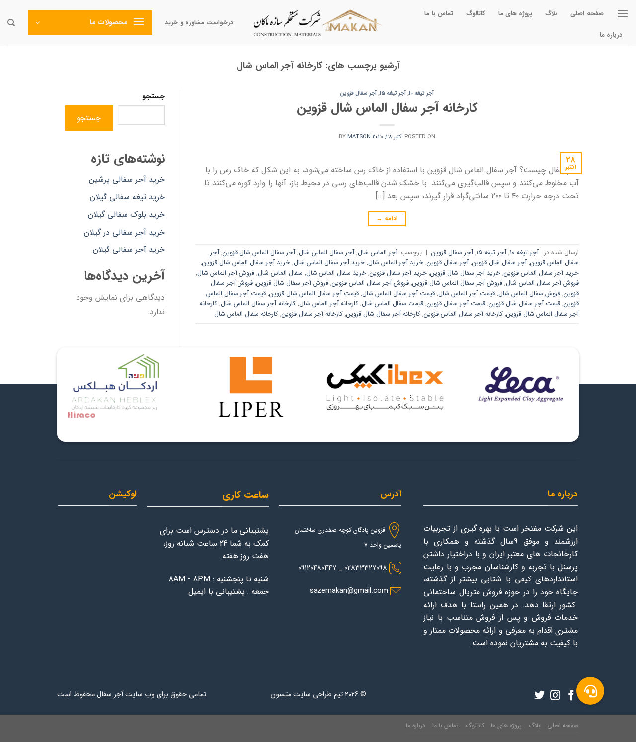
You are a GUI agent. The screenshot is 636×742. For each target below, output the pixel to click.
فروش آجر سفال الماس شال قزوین (457, 283)
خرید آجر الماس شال (395, 263)
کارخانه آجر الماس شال (328, 304)
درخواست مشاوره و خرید (199, 23)
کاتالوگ (475, 14)
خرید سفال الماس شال (336, 273)
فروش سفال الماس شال (529, 294)
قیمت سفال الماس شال (392, 304)
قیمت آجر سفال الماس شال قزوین (314, 294)
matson (359, 136)
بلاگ (551, 14)
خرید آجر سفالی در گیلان (124, 232)
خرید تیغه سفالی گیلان (127, 197)
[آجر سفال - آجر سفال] (318, 22)
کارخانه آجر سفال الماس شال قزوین (387, 108)
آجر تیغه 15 (393, 93)
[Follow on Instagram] (555, 696)
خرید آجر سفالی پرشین (127, 179)
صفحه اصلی (586, 14)
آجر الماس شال (378, 253)
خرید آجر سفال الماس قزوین (541, 273)
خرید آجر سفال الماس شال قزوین (246, 263)
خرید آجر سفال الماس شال (329, 263)
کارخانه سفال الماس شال (246, 314)
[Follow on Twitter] (539, 696)
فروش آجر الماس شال (225, 273)
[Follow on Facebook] (571, 696)
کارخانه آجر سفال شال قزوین (383, 314)
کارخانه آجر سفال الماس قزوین (463, 314)
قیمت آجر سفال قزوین (456, 304)
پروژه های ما (515, 14)
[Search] (11, 22)
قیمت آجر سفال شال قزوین (524, 304)
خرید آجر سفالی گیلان (129, 250)
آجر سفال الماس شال (326, 253)
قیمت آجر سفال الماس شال (398, 294)
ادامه (387, 218)
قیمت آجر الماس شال (466, 294)
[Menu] (623, 13)
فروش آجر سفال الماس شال (542, 283)
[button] (590, 691)
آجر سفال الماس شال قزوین (259, 253)
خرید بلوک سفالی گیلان (126, 214)
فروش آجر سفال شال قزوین (292, 283)
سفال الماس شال (280, 273)
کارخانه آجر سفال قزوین (312, 314)
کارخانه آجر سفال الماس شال (258, 304)
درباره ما (611, 35)
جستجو (153, 96)
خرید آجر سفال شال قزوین (465, 273)
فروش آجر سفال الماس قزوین (370, 283)
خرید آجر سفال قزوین (398, 273)
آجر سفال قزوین (358, 93)
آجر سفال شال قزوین (499, 263)
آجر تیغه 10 (421, 93)
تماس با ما (438, 14)
